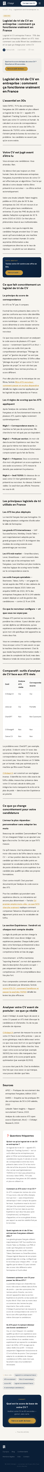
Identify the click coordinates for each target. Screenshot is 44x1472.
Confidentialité (22, 1452)
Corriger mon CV (29, 3)
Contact (26, 1457)
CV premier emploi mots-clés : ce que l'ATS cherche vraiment (21, 904)
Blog (10, 10)
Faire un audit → (14, 273)
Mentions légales (9, 1457)
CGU (19, 1457)
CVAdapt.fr (8, 773)
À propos (6, 1452)
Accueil (5, 10)
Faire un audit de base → (16, 69)
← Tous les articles (22, 1432)
